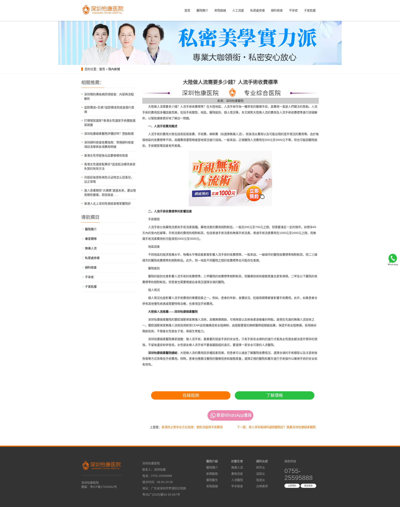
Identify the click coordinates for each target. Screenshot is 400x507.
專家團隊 (91, 238)
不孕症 (293, 10)
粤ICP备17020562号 (103, 486)
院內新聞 (114, 69)
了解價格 (274, 395)
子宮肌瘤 (310, 10)
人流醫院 (237, 480)
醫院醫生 (212, 480)
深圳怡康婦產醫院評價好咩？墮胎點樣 (109, 133)
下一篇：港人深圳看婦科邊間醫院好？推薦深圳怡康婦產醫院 (276, 427)
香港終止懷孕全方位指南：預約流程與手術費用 (192, 427)
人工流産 (238, 10)
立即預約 (292, 486)
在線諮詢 (190, 395)
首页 (102, 69)
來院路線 (220, 10)
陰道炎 (260, 480)
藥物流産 (237, 473)
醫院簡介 (202, 10)
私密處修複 (257, 10)
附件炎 (260, 467)
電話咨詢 (308, 486)
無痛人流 (91, 248)
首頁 (187, 10)
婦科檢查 (277, 10)
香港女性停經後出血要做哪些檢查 (106, 155)
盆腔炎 (260, 473)
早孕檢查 (237, 486)
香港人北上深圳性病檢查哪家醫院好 (107, 203)
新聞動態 (212, 473)
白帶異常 (262, 486)
